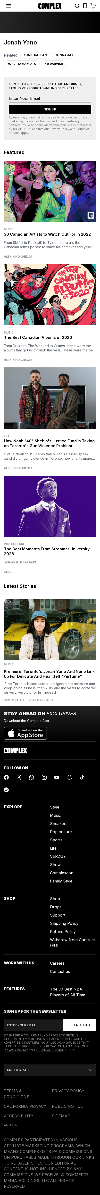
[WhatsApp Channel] (31, 777)
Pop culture (61, 831)
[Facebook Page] (6, 777)
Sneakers (58, 823)
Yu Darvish (54, 64)
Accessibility (18, 1116)
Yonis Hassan (35, 55)
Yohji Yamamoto (21, 64)
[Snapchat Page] (69, 777)
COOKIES (10, 1125)
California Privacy (25, 1106)
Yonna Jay (64, 55)
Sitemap (61, 1116)
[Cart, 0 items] (93, 6)
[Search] (77, 5)
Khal (8, 572)
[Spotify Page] (6, 789)
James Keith (14, 700)
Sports (56, 840)
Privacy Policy (59, 129)
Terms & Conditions (16, 1093)
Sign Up (50, 109)
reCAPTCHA (22, 129)
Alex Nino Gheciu (18, 256)
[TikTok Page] (82, 777)
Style (54, 807)
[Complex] (50, 6)
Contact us (60, 971)
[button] (50, 1070)
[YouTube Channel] (56, 777)
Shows (56, 864)
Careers (57, 963)
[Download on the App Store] (25, 731)
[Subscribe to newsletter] (79, 1025)
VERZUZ (58, 856)
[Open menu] (9, 6)
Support (57, 915)
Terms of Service (50, 1050)
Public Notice (67, 1106)
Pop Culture (14, 544)
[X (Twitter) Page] (19, 777)
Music (9, 229)
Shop (55, 898)
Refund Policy (63, 931)
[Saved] (85, 5)
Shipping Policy (64, 923)
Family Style (61, 881)
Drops (55, 906)
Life (7, 436)
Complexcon (61, 872)
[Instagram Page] (44, 777)
